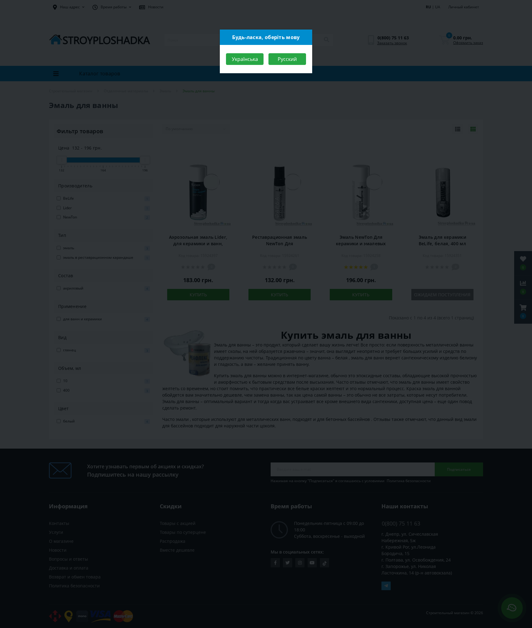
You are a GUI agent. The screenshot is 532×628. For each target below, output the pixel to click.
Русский (287, 59)
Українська (245, 59)
